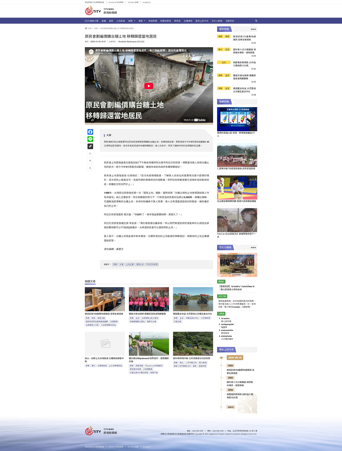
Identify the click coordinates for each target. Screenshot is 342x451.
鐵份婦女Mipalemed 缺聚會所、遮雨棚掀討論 (149, 360)
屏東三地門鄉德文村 (182, 366)
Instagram (147, 2)
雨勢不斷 (154, 372)
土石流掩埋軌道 (115, 365)
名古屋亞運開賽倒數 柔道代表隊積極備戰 (236, 201)
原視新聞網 (110, 12)
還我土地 (140, 264)
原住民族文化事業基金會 (94, 2)
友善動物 (114, 321)
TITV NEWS (109, 9)
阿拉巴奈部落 (152, 264)
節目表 (177, 20)
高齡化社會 (151, 321)
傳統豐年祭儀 (135, 369)
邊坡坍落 (202, 366)
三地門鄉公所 (191, 362)
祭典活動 (139, 365)
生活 (137, 318)
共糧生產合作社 (192, 318)
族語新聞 (153, 20)
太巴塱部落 (205, 318)
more (231, 407)
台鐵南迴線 (102, 365)
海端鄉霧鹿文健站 (137, 321)
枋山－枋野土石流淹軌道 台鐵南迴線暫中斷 (104, 360)
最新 (111, 20)
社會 (121, 264)
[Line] (90, 139)
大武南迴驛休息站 (108, 325)
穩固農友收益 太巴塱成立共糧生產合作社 (192, 314)
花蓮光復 (177, 321)
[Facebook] (90, 132)
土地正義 (130, 264)
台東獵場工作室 (92, 325)
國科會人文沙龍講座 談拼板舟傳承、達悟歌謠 (244, 51)
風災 (93, 365)
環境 (93, 318)
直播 (104, 20)
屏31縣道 (203, 362)
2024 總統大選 (91, 20)
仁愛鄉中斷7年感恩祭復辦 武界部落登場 (236, 168)
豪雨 (195, 366)
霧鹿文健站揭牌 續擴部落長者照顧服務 (147, 314)
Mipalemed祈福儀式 (154, 365)
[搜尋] (256, 21)
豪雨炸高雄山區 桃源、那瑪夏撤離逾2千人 (236, 134)
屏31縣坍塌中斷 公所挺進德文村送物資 (191, 358)
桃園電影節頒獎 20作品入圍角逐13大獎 (244, 64)
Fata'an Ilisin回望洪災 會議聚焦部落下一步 (236, 235)
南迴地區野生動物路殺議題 (97, 321)
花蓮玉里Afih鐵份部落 (139, 372)
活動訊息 (230, 20)
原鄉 (115, 264)
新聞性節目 (165, 20)
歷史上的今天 (202, 20)
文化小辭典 (217, 20)
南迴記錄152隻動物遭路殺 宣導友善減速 (104, 314)
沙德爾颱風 (147, 369)
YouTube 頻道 (133, 2)
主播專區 (188, 20)
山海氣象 (120, 20)
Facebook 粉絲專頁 (116, 2)
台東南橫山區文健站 (149, 318)
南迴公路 (101, 318)
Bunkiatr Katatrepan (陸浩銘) (131, 42)
